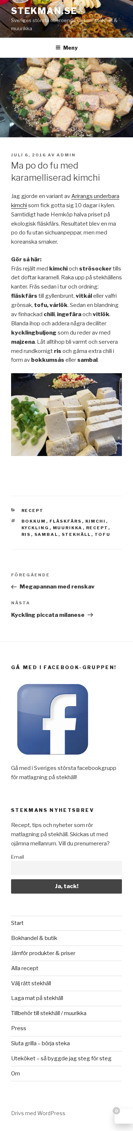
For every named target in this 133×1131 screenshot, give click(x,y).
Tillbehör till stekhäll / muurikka (48, 1013)
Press (18, 1028)
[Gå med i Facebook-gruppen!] (52, 759)
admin (66, 155)
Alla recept (24, 968)
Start (17, 923)
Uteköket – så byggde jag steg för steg (61, 1058)
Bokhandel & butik (34, 938)
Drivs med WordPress (38, 1113)
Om (15, 1073)
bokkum (33, 521)
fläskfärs (66, 521)
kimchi (95, 521)
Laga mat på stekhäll (37, 998)
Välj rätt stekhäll (31, 983)
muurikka (68, 527)
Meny (70, 48)
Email (17, 857)
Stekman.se (44, 11)
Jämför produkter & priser (43, 953)
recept (32, 510)
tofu (103, 534)
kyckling (35, 527)
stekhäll (76, 534)
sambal (46, 534)
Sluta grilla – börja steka (40, 1043)
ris (26, 534)
